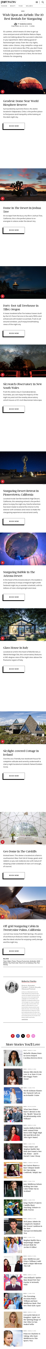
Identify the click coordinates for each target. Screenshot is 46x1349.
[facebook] (18, 1036)
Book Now (14, 126)
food (21, 6)
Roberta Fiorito (26, 24)
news (22, 11)
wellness (29, 6)
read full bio (25, 1019)
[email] (33, 1036)
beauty (13, 6)
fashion (4, 6)
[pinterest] (2, 92)
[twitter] (23, 1036)
